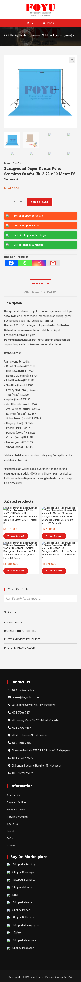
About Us (12, 824)
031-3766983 (21, 712)
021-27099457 (21, 727)
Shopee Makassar (23, 948)
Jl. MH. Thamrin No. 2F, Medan (29, 735)
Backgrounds (13, 622)
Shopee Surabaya (23, 872)
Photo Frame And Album (19, 647)
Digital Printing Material (20, 630)
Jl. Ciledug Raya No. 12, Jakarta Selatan (36, 720)
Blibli (15, 895)
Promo (11, 845)
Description (40, 283)
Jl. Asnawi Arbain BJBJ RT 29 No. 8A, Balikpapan (41, 750)
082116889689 (21, 742)
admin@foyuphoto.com (26, 697)
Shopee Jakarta (22, 887)
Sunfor (17, 163)
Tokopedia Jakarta (23, 879)
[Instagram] (39, 263)
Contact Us (13, 795)
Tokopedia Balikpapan (25, 925)
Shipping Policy (16, 809)
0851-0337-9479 (23, 689)
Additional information (40, 292)
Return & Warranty (17, 816)
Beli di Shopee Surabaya (28, 215)
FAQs (10, 838)
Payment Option (16, 802)
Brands (11, 831)
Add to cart (40, 202)
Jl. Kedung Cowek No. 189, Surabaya (33, 705)
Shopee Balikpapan (23, 917)
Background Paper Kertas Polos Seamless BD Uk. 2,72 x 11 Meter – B (21, 519)
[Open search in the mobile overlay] (40, 598)
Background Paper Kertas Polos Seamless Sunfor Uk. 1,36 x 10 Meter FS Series (20, 554)
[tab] (40, 283)
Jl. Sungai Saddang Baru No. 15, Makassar (36, 765)
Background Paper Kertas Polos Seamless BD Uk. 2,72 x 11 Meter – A (59, 554)
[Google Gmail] (53, 263)
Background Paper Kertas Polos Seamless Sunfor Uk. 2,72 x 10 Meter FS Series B (59, 519)
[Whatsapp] (25, 263)
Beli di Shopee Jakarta (27, 225)
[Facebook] (11, 263)
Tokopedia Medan (22, 902)
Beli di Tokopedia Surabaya (30, 235)
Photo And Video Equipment (22, 639)
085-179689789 (22, 773)
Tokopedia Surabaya (24, 864)
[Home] (5, 35)
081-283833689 (22, 758)
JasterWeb (66, 977)
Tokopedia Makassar (24, 940)
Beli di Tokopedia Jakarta (28, 244)
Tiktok (17, 932)
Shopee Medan (21, 910)
